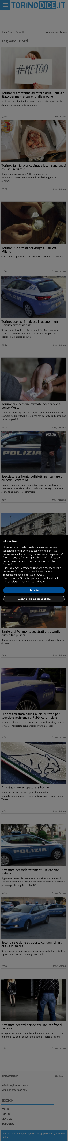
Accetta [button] (34, 590)
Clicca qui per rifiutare (32, 581)
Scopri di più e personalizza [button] (34, 598)
